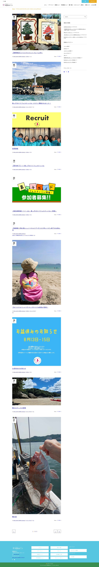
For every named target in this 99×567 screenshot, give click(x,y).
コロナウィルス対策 (67, 50)
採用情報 (15, 148)
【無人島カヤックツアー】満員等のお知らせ (72, 34)
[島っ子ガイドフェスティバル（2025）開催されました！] (36, 81)
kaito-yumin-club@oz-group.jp (19, 56)
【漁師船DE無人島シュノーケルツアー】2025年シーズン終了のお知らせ (36, 229)
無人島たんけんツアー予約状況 (69, 62)
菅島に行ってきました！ (68, 32)
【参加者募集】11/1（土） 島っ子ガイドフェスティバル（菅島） (34, 211)
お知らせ (27, 56)
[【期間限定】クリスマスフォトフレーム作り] (36, 32)
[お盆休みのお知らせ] (36, 341)
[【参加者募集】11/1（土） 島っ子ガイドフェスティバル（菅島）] (36, 191)
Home (13, 8)
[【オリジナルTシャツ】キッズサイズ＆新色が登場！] (36, 272)
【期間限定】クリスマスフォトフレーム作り (27, 53)
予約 (64, 55)
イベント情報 (66, 46)
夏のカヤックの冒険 (19, 408)
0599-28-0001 (16, 554)
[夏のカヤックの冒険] (36, 391)
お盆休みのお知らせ (19, 368)
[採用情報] (36, 129)
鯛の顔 (14, 517)
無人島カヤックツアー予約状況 (69, 60)
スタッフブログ (29, 107)
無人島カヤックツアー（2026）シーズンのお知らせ (73, 37)
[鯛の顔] (36, 465)
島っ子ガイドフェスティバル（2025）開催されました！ (31, 103)
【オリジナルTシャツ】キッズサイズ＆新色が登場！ (30, 307)
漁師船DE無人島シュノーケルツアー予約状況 (24, 235)
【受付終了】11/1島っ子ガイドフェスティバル (28, 166)
